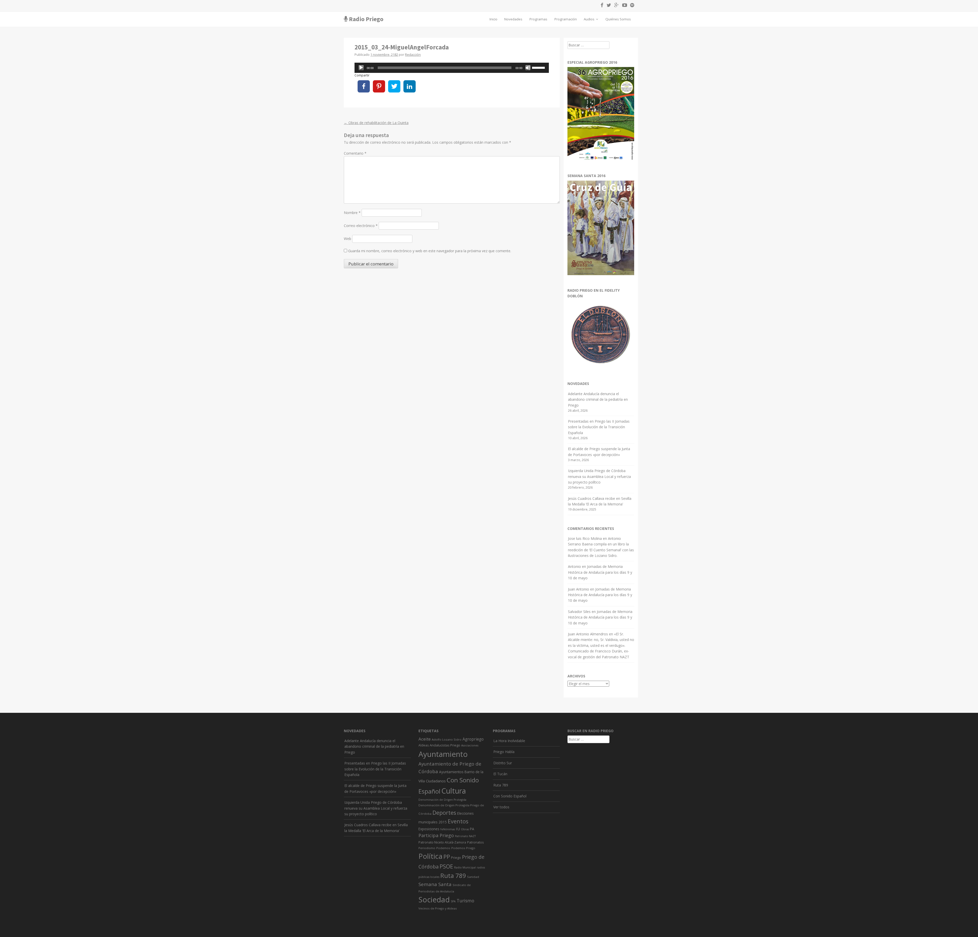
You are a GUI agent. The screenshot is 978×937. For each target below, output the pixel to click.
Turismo (465, 901)
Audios (589, 19)
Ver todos (501, 807)
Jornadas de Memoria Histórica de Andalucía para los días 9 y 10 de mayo (600, 572)
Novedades (513, 19)
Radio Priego (366, 19)
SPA (453, 901)
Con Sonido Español (509, 796)
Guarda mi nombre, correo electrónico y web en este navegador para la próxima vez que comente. (429, 250)
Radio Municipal (465, 867)
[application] (452, 68)
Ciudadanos (436, 780)
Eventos (458, 821)
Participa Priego (436, 835)
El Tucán (500, 773)
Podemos (443, 848)
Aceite (424, 739)
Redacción (413, 54)
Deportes (444, 812)
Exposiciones (428, 828)
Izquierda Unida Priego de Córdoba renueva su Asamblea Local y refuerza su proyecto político (599, 476)
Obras (465, 829)
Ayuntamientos (451, 771)
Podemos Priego (463, 848)
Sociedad (434, 899)
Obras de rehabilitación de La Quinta (376, 122)
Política (430, 856)
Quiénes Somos (618, 19)
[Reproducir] (361, 67)
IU (458, 828)
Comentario (355, 153)
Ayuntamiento (443, 754)
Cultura (453, 791)
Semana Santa (435, 884)
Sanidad (473, 877)
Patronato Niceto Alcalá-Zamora (442, 842)
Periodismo (426, 848)
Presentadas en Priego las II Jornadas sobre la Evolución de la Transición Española (599, 427)
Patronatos (475, 842)
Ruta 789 (453, 875)
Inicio (493, 19)
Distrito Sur (502, 762)
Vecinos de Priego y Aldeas (437, 908)
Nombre (352, 212)
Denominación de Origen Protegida (442, 799)
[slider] (539, 67)
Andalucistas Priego (445, 745)
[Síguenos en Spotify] (631, 6)
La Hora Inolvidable (509, 740)
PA (472, 828)
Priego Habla (503, 751)
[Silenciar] (528, 67)
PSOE (446, 866)
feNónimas (447, 829)
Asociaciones (469, 745)
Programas (538, 19)
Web (347, 238)
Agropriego (473, 739)
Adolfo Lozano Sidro (446, 739)
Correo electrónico (361, 225)
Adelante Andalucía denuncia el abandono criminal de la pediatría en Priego (598, 399)
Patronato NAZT (465, 836)
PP (446, 856)
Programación (565, 19)
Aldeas (423, 745)
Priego (456, 857)
